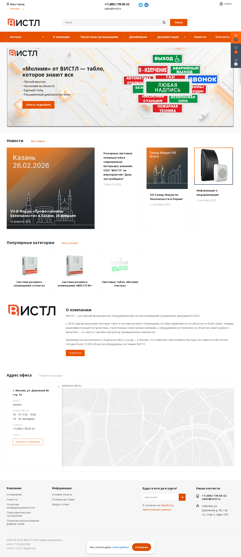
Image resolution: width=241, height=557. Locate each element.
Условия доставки (63, 499)
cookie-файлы (120, 547)
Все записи (38, 141)
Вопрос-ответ (61, 504)
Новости (12, 499)
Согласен (141, 547)
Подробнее (75, 352)
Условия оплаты (62, 494)
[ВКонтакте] (146, 4)
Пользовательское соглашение (19, 514)
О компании (14, 494)
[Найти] (164, 22)
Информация (62, 488)
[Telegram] (140, 4)
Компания (14, 488)
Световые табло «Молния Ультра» (120, 283)
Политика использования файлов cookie (23, 522)
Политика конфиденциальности (21, 506)
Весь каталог (70, 243)
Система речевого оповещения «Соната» (29, 283)
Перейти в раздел (51, 375)
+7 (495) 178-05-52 (116, 4)
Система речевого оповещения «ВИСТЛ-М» (75, 283)
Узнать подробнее (38, 104)
